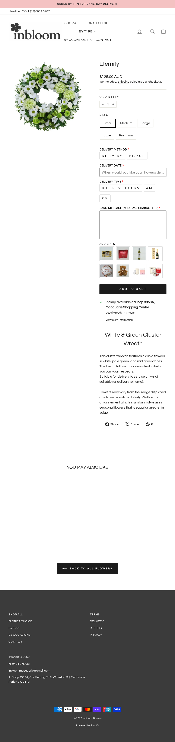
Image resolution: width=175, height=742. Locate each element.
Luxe (107, 135)
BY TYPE (86, 31)
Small (108, 123)
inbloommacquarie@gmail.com (29, 670)
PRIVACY (96, 634)
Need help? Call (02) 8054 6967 (29, 11)
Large (145, 123)
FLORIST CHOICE (97, 23)
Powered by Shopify (87, 725)
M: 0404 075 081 (20, 663)
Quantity (109, 97)
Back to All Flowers (90, 568)
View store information (119, 320)
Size (103, 115)
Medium (126, 123)
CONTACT (103, 39)
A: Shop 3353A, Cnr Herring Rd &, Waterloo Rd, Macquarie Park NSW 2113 (47, 679)
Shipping (123, 81)
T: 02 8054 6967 (19, 657)
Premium (126, 135)
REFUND (96, 628)
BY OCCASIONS (76, 39)
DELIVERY (97, 621)
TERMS (95, 614)
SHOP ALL (72, 23)
